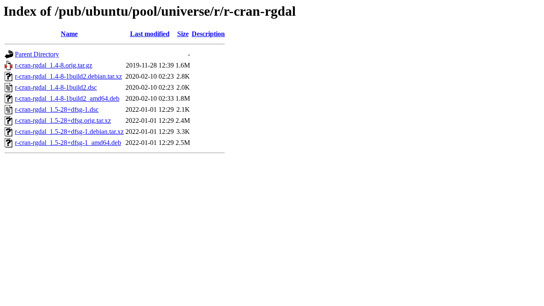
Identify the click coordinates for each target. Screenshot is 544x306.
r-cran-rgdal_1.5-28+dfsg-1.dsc (57, 109)
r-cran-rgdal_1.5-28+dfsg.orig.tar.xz (63, 120)
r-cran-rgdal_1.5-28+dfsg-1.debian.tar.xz (69, 131)
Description (208, 33)
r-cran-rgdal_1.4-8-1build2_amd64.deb (67, 98)
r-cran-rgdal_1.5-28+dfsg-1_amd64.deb (68, 142)
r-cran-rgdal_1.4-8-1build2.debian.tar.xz (68, 76)
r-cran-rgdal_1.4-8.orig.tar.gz (53, 65)
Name (69, 33)
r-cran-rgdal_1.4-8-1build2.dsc (56, 87)
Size (183, 33)
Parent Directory (37, 54)
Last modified (150, 33)
